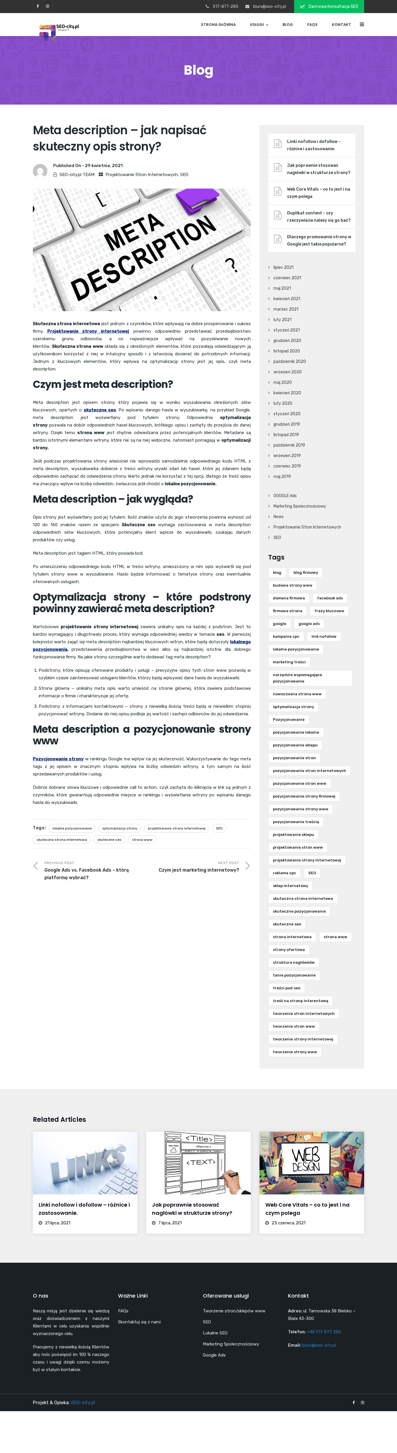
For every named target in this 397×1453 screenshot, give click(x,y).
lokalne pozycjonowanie (72, 828)
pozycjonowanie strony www (300, 809)
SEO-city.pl (83, 1402)
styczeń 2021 (286, 330)
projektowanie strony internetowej (176, 828)
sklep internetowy (290, 886)
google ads (309, 623)
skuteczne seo (109, 840)
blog (277, 572)
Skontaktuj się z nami (139, 1322)
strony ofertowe (289, 949)
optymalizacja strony (119, 828)
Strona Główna (218, 24)
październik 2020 (289, 361)
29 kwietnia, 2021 (104, 165)
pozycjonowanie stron (294, 758)
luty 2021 (282, 319)
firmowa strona (287, 611)
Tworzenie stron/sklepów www (234, 1311)
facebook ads (330, 598)
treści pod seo (286, 988)
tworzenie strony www (295, 1052)
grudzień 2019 (286, 424)
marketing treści (289, 662)
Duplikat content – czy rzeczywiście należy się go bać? (319, 217)
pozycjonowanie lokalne (296, 732)
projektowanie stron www (298, 847)
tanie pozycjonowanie (294, 975)
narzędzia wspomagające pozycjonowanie (297, 678)
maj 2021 (282, 288)
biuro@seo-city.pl (269, 6)
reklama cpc (284, 873)
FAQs (312, 24)
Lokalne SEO (215, 1333)
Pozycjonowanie (289, 719)
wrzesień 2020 (287, 372)
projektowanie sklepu (293, 834)
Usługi (257, 24)
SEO (184, 174)
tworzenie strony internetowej (303, 1039)
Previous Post (86, 870)
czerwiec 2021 (287, 277)
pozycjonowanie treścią (296, 822)
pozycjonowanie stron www (299, 783)
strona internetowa (292, 937)
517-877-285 (225, 6)
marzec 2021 (285, 309)
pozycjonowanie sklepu (295, 745)
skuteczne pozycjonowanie (299, 911)
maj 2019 (282, 476)
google (279, 623)
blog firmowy (306, 572)
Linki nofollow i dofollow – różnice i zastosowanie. (314, 145)
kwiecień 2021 (286, 298)
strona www (142, 840)
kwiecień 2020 (287, 392)
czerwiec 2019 (287, 466)
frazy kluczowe (329, 611)
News (278, 516)
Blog (287, 24)
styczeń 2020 (287, 413)
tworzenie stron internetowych (304, 1013)
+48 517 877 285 (324, 1331)
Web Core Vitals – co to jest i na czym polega (318, 193)
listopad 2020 (286, 351)
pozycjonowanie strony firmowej (304, 796)
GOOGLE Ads (285, 495)
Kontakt (341, 24)
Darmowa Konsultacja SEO (333, 6)
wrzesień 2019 (287, 455)
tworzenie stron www (294, 1026)
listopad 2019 (286, 434)
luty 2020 (282, 403)
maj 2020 (282, 382)
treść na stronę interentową (300, 1001)
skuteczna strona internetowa (62, 840)
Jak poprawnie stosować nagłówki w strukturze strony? (318, 169)
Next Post (199, 867)
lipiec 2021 (283, 267)
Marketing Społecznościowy (299, 506)
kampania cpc (286, 636)
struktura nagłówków (294, 962)
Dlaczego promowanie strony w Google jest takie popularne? (319, 240)
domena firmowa (289, 598)
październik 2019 (289, 445)
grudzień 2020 (287, 340)
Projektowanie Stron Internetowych (141, 174)
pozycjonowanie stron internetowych (309, 770)
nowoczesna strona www (297, 694)
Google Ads (214, 1355)
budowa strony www (292, 585)
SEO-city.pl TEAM (77, 174)
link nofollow (324, 636)
